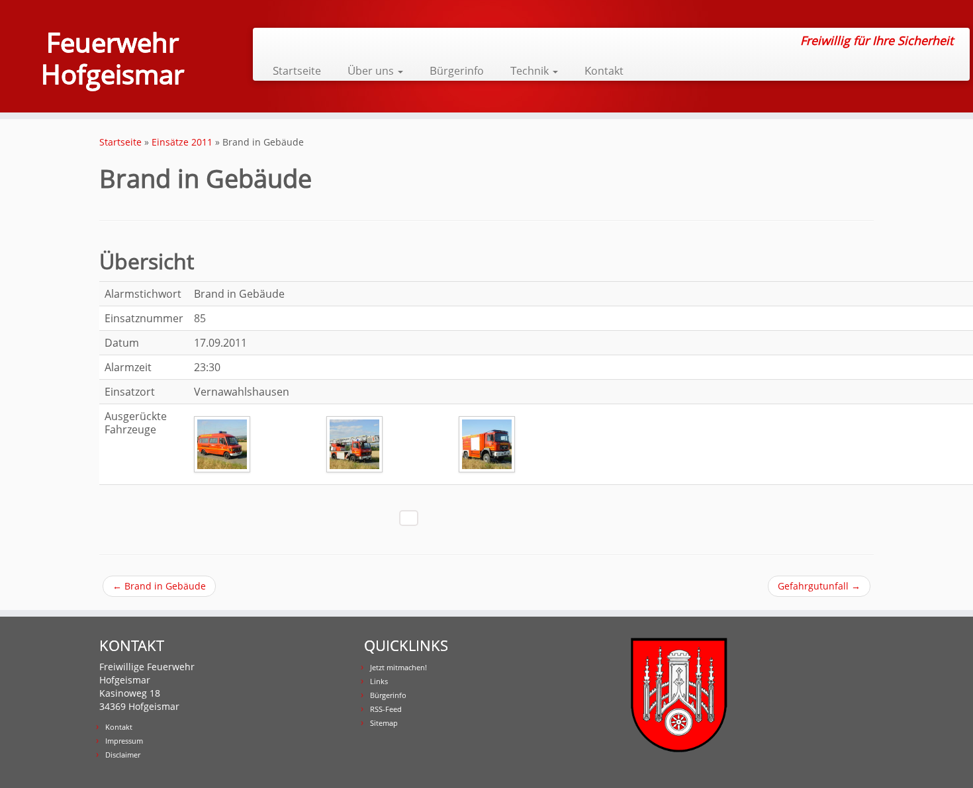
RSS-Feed (386, 709)
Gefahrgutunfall (819, 586)
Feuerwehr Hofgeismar (112, 58)
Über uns (372, 70)
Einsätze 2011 (182, 142)
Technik (530, 70)
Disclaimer (122, 755)
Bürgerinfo (457, 70)
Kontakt (604, 70)
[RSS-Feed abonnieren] (272, 41)
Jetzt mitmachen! (398, 667)
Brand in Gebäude (159, 586)
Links (379, 681)
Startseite (297, 70)
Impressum (124, 741)
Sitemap (384, 723)
